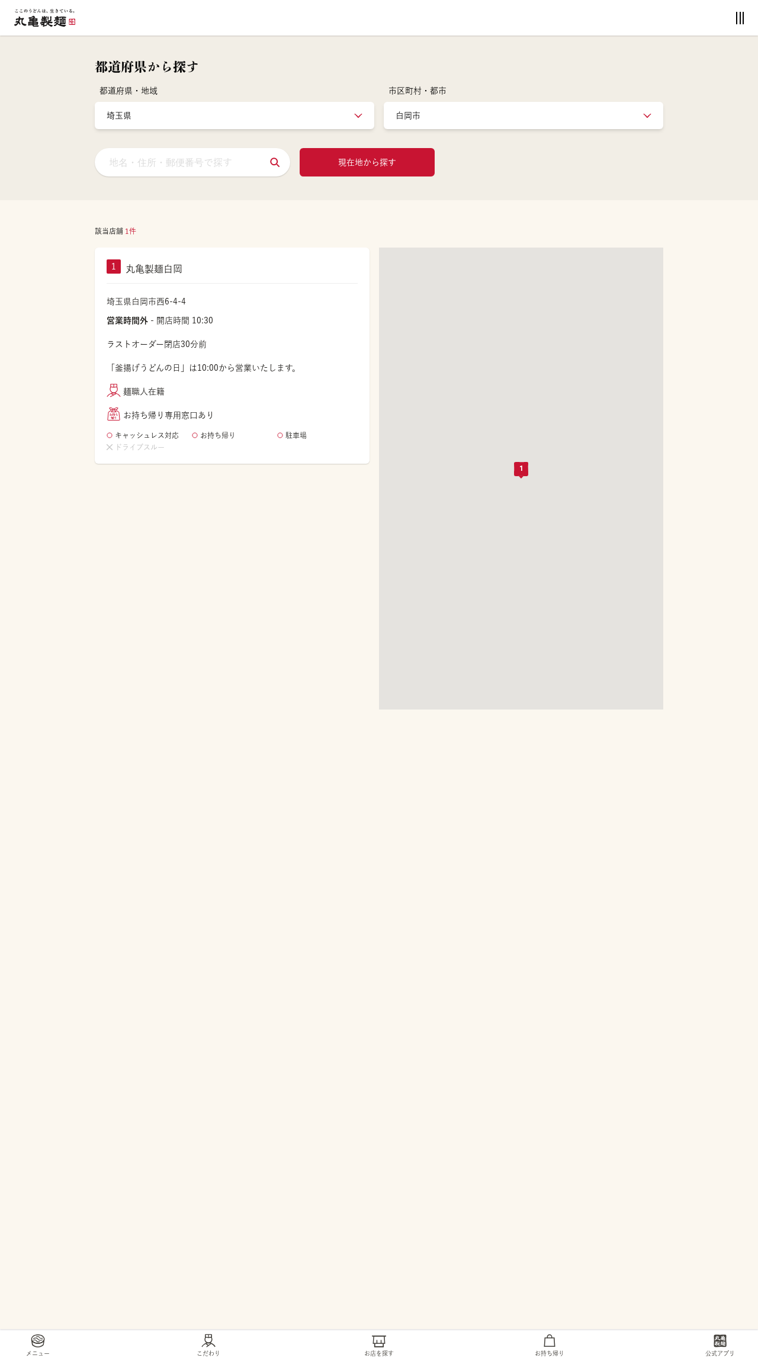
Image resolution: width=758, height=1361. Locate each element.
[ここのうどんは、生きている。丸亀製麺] (44, 18)
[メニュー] (740, 18)
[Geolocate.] (275, 162)
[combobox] (192, 162)
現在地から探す (367, 162)
